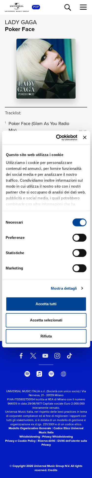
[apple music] (39, 373)
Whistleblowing (29, 436)
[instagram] (57, 355)
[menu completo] (83, 7)
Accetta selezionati (46, 320)
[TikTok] (69, 355)
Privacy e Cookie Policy (20, 441)
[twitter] (33, 355)
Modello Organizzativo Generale (30, 428)
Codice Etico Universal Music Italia (61, 430)
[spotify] (27, 373)
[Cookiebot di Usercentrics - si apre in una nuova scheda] (57, 137)
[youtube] (45, 355)
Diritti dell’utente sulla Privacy (64, 443)
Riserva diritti (46, 441)
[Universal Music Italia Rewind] (63, 373)
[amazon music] (51, 373)
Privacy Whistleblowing (57, 436)
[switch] (79, 238)
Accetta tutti (46, 304)
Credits (52, 470)
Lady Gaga (21, 22)
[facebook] (21, 355)
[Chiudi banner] (84, 137)
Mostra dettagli (64, 288)
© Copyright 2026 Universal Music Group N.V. (40, 466)
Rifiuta (46, 336)
